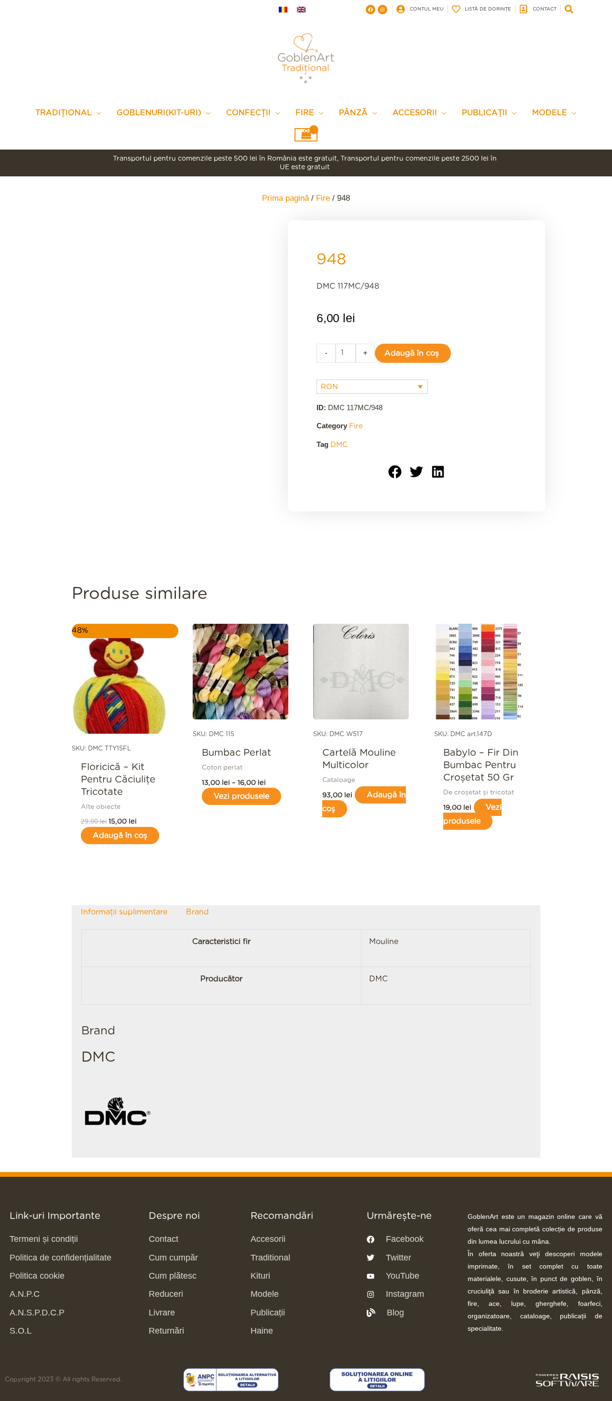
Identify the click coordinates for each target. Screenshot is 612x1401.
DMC (339, 444)
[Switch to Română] (283, 9)
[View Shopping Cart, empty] (306, 134)
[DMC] (117, 1112)
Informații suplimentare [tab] (124, 912)
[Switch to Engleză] (301, 9)
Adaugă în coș (411, 353)
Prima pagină (285, 198)
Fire (323, 198)
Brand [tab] (197, 912)
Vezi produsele (241, 796)
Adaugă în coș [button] (120, 835)
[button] (395, 472)
